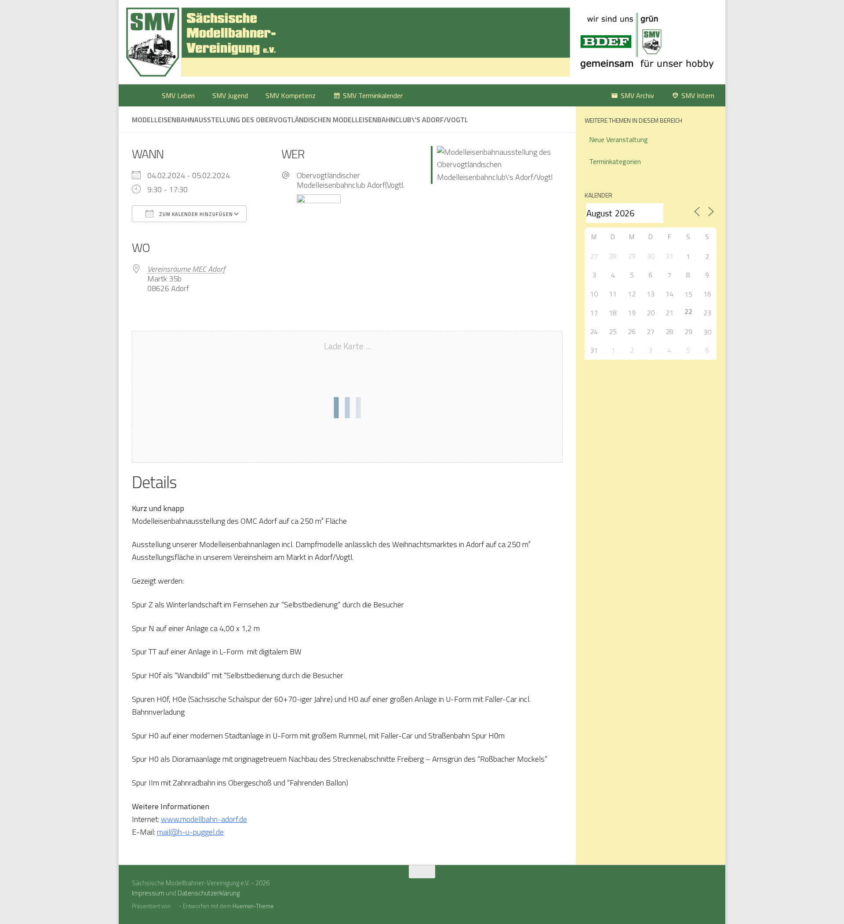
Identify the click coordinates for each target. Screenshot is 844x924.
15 (688, 294)
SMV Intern (697, 95)
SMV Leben (178, 95)
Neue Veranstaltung (618, 139)
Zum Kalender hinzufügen (195, 214)
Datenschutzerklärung (209, 893)
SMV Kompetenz (291, 95)
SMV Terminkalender (373, 95)
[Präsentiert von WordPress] (175, 906)
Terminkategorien (615, 161)
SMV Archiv (637, 95)
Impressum (148, 893)
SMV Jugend (230, 95)
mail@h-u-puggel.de (190, 832)
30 (707, 332)
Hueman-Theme (253, 906)
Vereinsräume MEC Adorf (186, 269)
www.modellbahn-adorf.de (204, 819)
